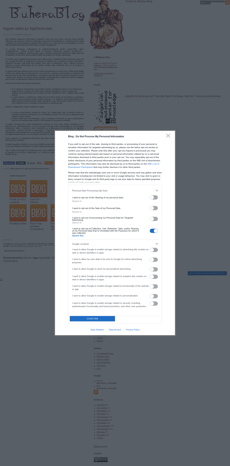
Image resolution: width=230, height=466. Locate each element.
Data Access (115, 329)
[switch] (154, 197)
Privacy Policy (133, 329)
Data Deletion (97, 329)
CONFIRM (92, 319)
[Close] (169, 137)
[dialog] (115, 233)
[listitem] (115, 190)
